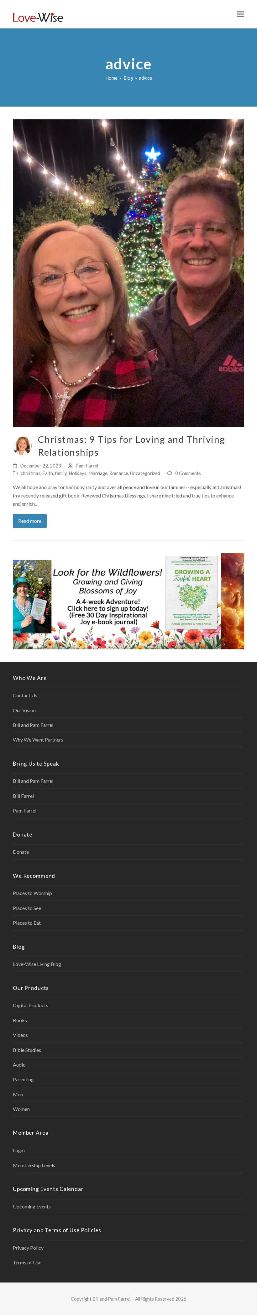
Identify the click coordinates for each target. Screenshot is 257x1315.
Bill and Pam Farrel (33, 725)
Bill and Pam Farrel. (111, 1299)
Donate (21, 852)
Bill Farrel (23, 796)
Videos (20, 1035)
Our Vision (24, 710)
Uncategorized (145, 473)
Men (18, 1094)
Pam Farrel (87, 465)
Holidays (78, 473)
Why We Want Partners (38, 739)
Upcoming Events (32, 1206)
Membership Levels (34, 1165)
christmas (30, 473)
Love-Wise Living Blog (37, 964)
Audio (19, 1065)
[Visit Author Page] (22, 445)
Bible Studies (27, 1050)
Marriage (98, 473)
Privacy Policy (28, 1248)
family (61, 473)
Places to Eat (27, 923)
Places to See (27, 908)
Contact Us (25, 695)
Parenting (23, 1079)
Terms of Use (27, 1262)
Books (20, 1020)
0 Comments (188, 473)
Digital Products (30, 1005)
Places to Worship (32, 893)
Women (21, 1109)
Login (19, 1150)
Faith (47, 473)
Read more (29, 521)
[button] (240, 14)
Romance (118, 473)
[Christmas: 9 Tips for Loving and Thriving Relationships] (128, 272)
